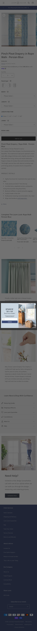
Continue (10, 321)
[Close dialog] (35, 304)
